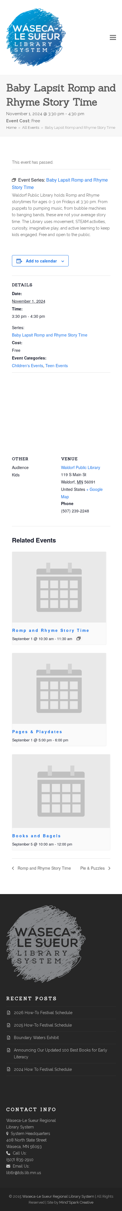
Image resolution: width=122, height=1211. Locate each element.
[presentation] (59, 587)
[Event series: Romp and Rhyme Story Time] (79, 638)
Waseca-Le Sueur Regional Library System (58, 1196)
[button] (113, 37)
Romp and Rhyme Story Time (51, 630)
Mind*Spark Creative (76, 1202)
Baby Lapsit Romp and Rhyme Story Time (49, 335)
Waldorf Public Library (80, 467)
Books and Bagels (36, 835)
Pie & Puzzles (93, 868)
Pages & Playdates (37, 731)
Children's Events (27, 365)
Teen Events (56, 365)
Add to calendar (41, 261)
